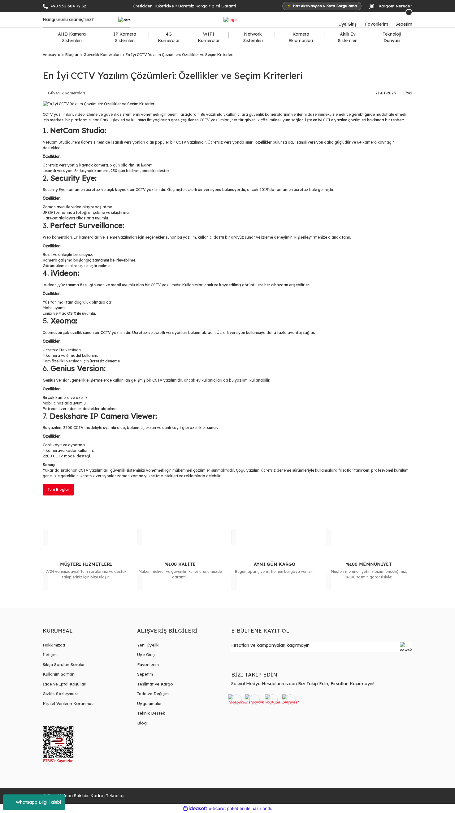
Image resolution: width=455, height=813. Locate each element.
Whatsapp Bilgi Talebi (38, 802)
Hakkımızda (54, 644)
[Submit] (406, 647)
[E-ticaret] (227, 808)
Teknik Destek (151, 713)
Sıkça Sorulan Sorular (64, 664)
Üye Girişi (146, 654)
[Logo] (230, 20)
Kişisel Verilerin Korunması (68, 703)
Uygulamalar (149, 703)
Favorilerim (148, 664)
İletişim (50, 654)
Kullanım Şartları (59, 674)
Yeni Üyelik (147, 644)
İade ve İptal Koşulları (64, 683)
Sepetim (145, 674)
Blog (142, 722)
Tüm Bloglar (58, 489)
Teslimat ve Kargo (155, 683)
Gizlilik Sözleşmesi (60, 693)
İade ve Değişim (153, 693)
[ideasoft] (195, 808)
